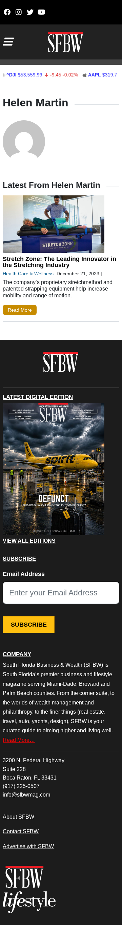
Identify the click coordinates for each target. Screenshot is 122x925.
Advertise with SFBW (28, 846)
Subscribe (29, 624)
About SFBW (18, 817)
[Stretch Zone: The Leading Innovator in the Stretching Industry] (53, 225)
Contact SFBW (21, 831)
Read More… (19, 740)
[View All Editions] (53, 469)
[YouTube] (41, 12)
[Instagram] (18, 12)
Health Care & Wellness (28, 273)
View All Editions (29, 541)
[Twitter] (30, 12)
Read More (20, 310)
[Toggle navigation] (7, 41)
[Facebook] (7, 12)
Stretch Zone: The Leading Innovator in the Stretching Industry (59, 262)
